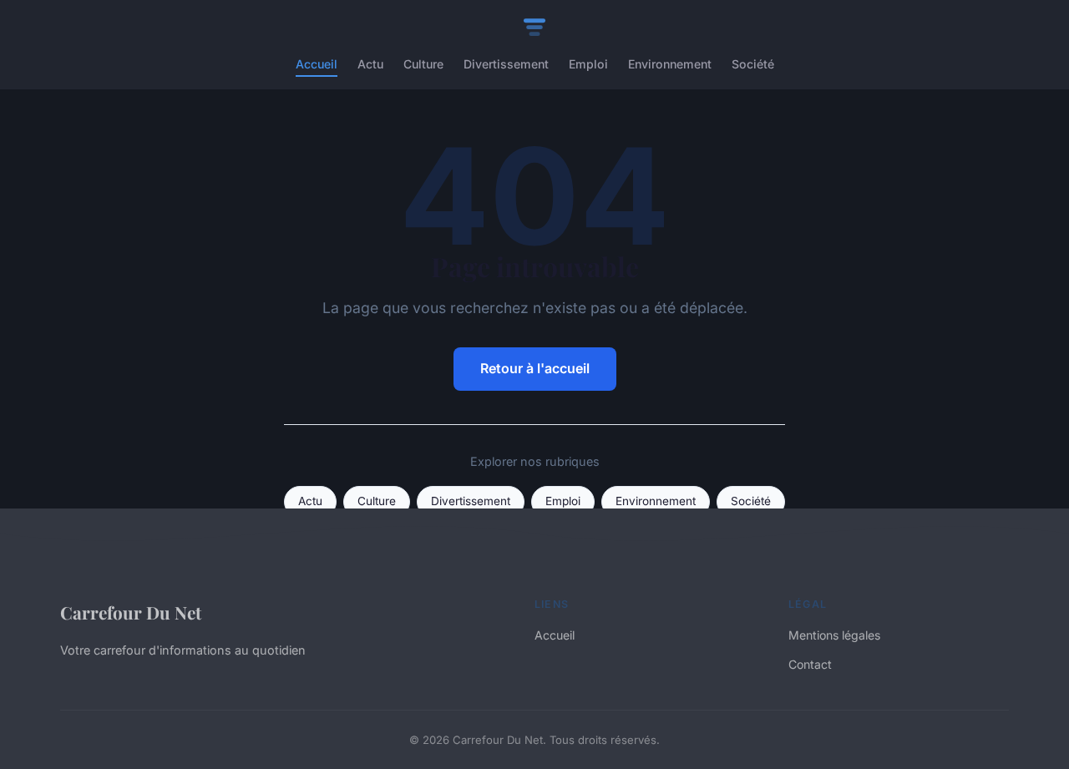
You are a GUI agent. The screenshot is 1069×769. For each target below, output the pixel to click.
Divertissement (506, 64)
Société (753, 64)
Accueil (316, 64)
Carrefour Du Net (130, 612)
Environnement (670, 64)
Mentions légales (834, 635)
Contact (810, 664)
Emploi (588, 64)
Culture (423, 64)
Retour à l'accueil (535, 368)
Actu (370, 64)
